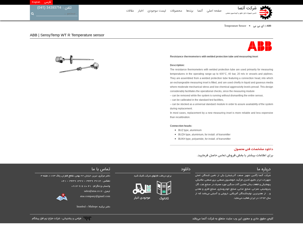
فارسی (47, 2)
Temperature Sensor (235, 26)
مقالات (130, 10)
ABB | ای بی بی (262, 26)
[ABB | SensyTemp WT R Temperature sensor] (77, 64)
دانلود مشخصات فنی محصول (253, 149)
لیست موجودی (157, 10)
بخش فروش (235, 155)
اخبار (140, 10)
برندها (189, 10)
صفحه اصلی (214, 10)
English (36, 2)
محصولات (176, 10)
